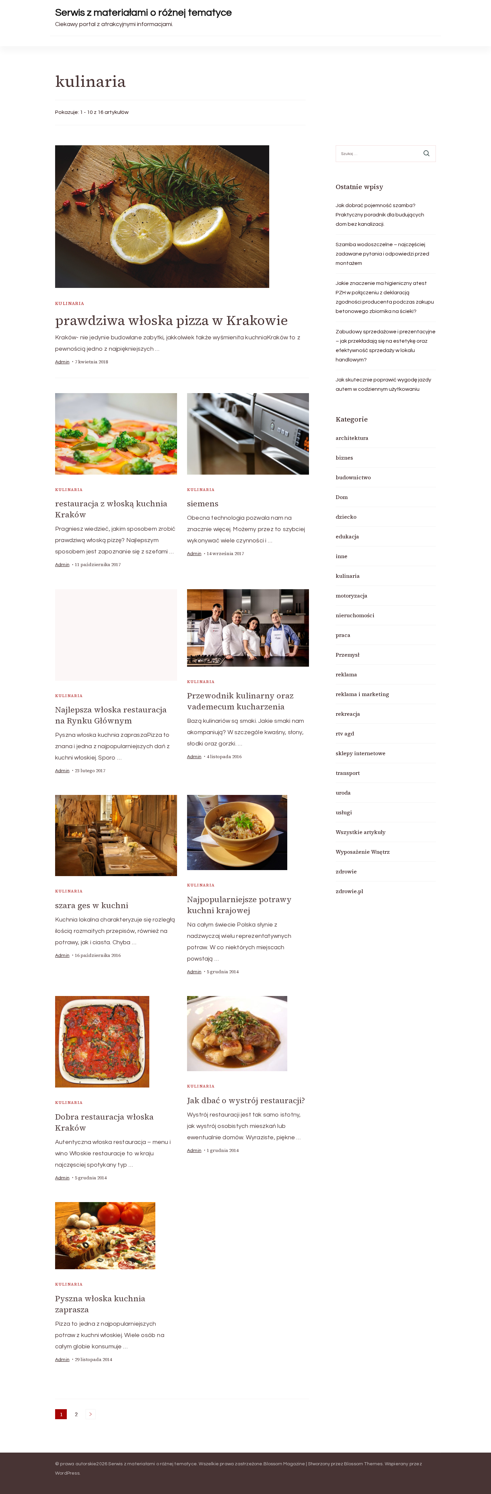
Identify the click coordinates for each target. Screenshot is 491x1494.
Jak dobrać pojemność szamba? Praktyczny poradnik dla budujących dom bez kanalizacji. (380, 215)
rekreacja (348, 713)
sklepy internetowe (360, 753)
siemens (202, 503)
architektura (352, 438)
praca (343, 635)
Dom (342, 497)
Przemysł (347, 654)
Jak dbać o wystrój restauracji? (246, 1100)
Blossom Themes (363, 1464)
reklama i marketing (362, 694)
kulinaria (70, 303)
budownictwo (353, 477)
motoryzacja (351, 595)
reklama (346, 674)
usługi (344, 812)
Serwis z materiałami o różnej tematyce (143, 12)
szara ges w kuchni (91, 905)
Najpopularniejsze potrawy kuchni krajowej (239, 905)
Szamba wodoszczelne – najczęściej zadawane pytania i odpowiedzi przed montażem (382, 254)
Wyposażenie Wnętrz (363, 851)
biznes (344, 457)
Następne (91, 1414)
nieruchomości (355, 615)
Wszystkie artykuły (360, 832)
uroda (343, 792)
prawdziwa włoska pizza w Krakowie (171, 320)
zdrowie (346, 871)
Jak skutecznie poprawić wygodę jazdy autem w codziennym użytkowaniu (383, 384)
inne (341, 556)
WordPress (67, 1473)
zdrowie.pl (349, 891)
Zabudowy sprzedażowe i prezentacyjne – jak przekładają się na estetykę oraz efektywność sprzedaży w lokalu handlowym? (386, 345)
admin (62, 362)
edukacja (347, 536)
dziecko (346, 516)
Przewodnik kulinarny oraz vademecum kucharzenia (240, 701)
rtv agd (345, 733)
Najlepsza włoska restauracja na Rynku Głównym (111, 715)
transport (348, 773)
